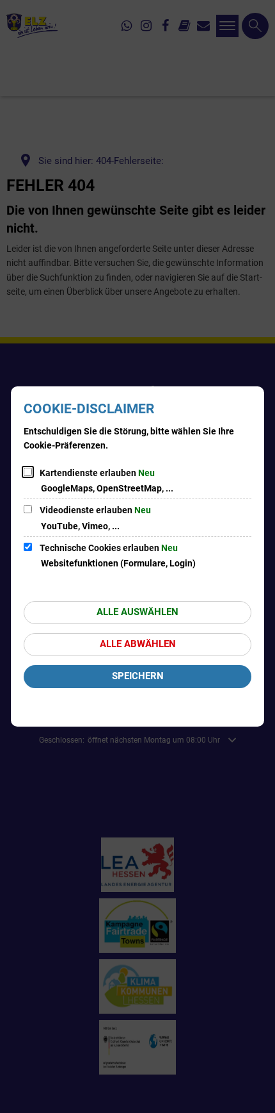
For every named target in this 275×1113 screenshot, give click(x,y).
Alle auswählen (137, 612)
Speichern (138, 676)
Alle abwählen (138, 644)
